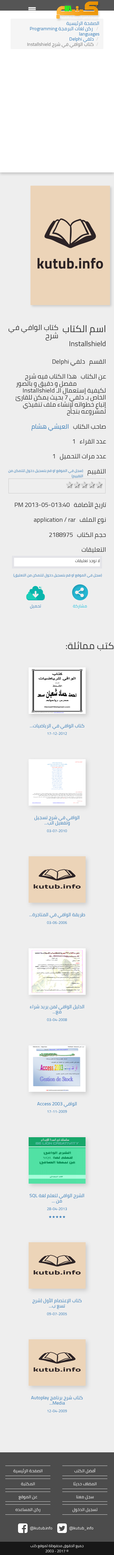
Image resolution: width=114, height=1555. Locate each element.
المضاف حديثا (85, 1484)
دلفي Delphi (81, 38)
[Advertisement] (57, 111)
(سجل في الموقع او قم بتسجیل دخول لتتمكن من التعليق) (57, 575)
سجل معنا (85, 1497)
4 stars (91, 484)
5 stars (99, 484)
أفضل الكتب (84, 1471)
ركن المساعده (28, 1509)
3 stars (84, 484)
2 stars (77, 484)
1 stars (69, 484)
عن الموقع (28, 1497)
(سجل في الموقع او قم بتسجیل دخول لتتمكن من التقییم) (45, 473)
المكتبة (28, 1484)
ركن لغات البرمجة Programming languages (64, 31)
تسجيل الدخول (85, 1509)
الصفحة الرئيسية (82, 23)
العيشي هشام (50, 426)
